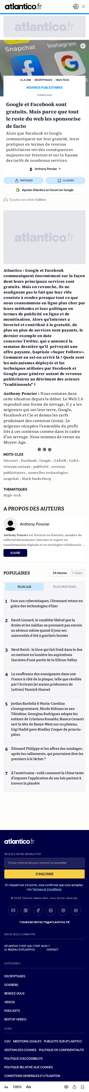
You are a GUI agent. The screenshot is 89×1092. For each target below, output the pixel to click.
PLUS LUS (24, 586)
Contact (52, 949)
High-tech (62, 80)
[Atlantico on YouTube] (76, 910)
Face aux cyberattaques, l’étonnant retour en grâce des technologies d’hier (47, 603)
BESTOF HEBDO (15, 1019)
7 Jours (77, 573)
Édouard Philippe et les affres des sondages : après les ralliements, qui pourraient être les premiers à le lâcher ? (47, 754)
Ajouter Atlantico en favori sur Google (47, 190)
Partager (26, 180)
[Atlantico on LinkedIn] (51, 910)
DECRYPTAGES (14, 976)
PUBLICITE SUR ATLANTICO (63, 1041)
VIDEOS (9, 1002)
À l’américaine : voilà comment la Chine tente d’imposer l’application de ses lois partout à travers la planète (47, 778)
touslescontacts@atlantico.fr (44, 922)
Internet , (12, 460)
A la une (25, 80)
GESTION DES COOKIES (20, 1050)
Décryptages (43, 80)
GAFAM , (61, 460)
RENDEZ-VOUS (14, 993)
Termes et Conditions (47, 889)
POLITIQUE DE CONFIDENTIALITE (61, 1050)
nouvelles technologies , (49, 472)
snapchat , (12, 478)
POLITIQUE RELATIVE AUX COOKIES (28, 1067)
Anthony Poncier (46, 169)
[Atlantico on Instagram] (63, 910)
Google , (46, 460)
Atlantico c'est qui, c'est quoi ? (27, 946)
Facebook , (30, 460)
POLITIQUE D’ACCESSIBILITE (23, 1058)
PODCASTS (12, 1010)
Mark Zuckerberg (36, 478)
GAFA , (74, 460)
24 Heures (60, 573)
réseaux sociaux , (18, 466)
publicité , (42, 466)
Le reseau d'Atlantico (19, 949)
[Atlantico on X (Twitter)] (26, 910)
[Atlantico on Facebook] (38, 910)
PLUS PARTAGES (64, 586)
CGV (7, 1041)
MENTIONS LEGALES (27, 1041)
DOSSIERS (11, 985)
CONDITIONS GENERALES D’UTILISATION (32, 1076)
